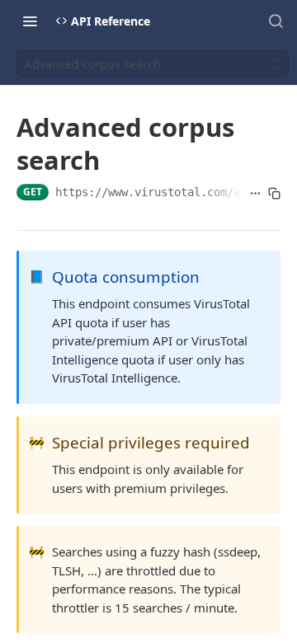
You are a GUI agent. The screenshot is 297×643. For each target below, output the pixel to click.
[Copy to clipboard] (274, 194)
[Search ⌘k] (275, 20)
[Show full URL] (255, 194)
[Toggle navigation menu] (29, 20)
